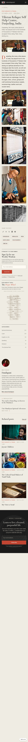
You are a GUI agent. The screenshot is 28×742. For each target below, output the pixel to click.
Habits (13, 305)
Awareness (16, 296)
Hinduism (14, 344)
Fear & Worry (14, 299)
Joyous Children (8, 447)
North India (6, 240)
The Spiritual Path (14, 347)
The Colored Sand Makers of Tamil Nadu (12, 476)
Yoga (13, 311)
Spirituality (18, 298)
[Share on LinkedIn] (12, 231)
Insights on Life (14, 337)
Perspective (17, 314)
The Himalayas (11, 303)
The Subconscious (11, 298)
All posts (5, 7)
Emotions (11, 309)
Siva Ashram (11, 314)
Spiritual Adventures (14, 330)
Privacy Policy (12, 277)
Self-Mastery (10, 307)
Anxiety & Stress (17, 309)
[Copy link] (3, 231)
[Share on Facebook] (15, 231)
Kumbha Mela (10, 312)
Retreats (16, 301)
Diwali (15, 313)
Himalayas (15, 236)
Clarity (15, 307)
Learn (14, 333)
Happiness (12, 317)
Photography (18, 303)
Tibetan (5, 243)
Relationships (10, 302)
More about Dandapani (8, 391)
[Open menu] (25, 2)
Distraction (18, 305)
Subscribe (7, 271)
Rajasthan (15, 318)
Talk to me (23, 739)
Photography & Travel (9, 11)
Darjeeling (6, 236)
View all (24, 419)
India (22, 236)
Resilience (18, 316)
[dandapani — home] (8, 2)
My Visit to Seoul (8, 505)
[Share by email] (6, 231)
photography (17, 240)
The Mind (18, 300)
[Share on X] (9, 231)
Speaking (14, 340)
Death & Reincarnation (18, 311)
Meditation (10, 296)
